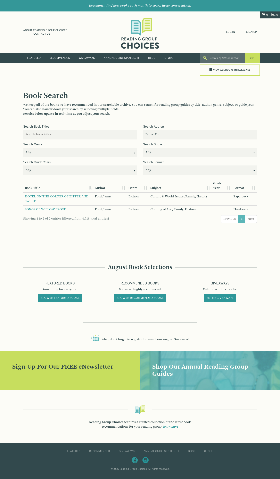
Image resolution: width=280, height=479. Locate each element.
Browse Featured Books (60, 298)
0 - (272, 15)
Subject (155, 188)
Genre (133, 188)
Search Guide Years (37, 162)
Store (168, 58)
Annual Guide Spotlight (121, 58)
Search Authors (154, 126)
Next (251, 219)
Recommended (59, 58)
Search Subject (154, 144)
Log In (230, 32)
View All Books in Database (231, 70)
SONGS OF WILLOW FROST (45, 209)
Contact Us (41, 34)
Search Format (153, 162)
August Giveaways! (176, 339)
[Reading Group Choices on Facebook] (135, 460)
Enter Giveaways (219, 298)
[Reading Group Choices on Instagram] (145, 460)
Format (238, 188)
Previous (229, 219)
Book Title (32, 188)
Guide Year (217, 186)
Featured (34, 58)
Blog (152, 58)
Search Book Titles (36, 126)
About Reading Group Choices (45, 30)
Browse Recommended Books (140, 298)
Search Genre (32, 144)
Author (100, 188)
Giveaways (87, 58)
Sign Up (251, 32)
